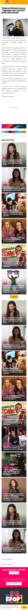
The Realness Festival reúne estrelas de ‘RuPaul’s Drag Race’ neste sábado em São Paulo (12, 162)
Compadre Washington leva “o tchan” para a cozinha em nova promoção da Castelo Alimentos (14, 264)
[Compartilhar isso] (6, 132)
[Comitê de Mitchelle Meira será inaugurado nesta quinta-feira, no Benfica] (14, 219)
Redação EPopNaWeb (7, 564)
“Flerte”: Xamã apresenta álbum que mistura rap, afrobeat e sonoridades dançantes (12, 472)
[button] (1, 2)
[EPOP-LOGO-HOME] (7, 2)
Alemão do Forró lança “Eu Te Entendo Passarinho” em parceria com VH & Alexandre (13, 447)
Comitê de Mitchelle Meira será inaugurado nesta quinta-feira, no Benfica (13, 239)
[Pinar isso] (13, 132)
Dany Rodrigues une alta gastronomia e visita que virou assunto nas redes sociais (13, 188)
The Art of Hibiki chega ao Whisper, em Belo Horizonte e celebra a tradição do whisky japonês (13, 213)
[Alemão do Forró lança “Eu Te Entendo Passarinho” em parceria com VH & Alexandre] (14, 427)
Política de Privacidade (5, 608)
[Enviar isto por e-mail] (3, 132)
